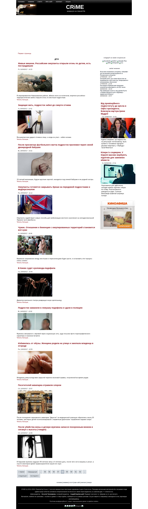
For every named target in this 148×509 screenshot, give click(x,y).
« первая (21, 472)
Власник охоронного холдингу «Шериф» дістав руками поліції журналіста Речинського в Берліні (114, 73)
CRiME (75, 7)
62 (80, 472)
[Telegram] (115, 63)
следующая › (23, 476)
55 (49, 472)
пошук (68, 1)
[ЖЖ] (108, 63)
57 (58, 472)
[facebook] (106, 61)
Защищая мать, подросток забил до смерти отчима (44, 105)
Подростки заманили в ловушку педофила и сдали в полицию (50, 308)
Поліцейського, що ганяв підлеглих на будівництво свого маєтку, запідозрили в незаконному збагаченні (114, 80)
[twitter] (114, 61)
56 (54, 472)
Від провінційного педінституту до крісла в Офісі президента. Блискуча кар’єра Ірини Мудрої (113, 108)
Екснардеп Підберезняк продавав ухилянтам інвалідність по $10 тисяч (112, 86)
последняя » (34, 476)
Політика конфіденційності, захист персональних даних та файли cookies (74, 501)
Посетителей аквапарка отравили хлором (39, 385)
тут (98, 494)
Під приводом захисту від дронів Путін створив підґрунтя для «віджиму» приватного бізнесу (113, 92)
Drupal (45, 489)
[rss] (121, 63)
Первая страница (24, 53)
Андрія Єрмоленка (85, 489)
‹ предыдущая (32, 472)
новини (31, 1)
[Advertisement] (74, 32)
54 (45, 472)
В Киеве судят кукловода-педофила (36, 268)
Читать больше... (23, 100)
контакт (59, 1)
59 (67, 472)
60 (71, 472)
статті (40, 1)
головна (21, 1)
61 (76, 472)
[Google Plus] (122, 61)
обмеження (109, 492)
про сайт (49, 1)
